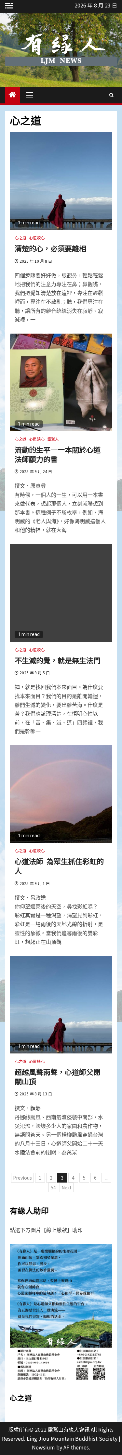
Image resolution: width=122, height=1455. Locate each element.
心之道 (20, 237)
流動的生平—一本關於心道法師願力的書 (58, 454)
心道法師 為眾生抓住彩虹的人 (59, 866)
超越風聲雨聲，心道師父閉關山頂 (58, 1076)
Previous (22, 1177)
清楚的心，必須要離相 (50, 248)
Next (66, 1187)
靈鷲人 (53, 439)
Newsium (43, 1447)
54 (53, 1187)
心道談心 (37, 237)
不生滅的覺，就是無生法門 (58, 660)
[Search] (111, 95)
